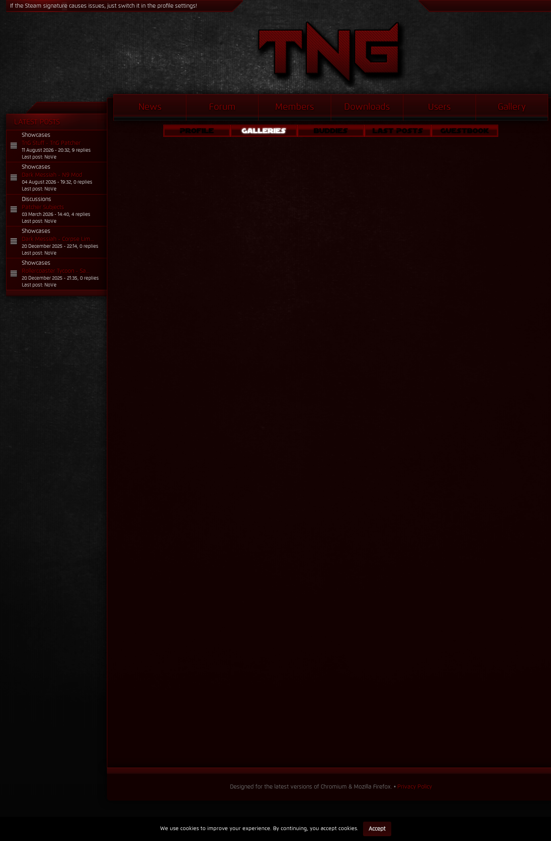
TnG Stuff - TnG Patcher (51, 143)
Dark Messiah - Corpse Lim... (58, 239)
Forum (222, 107)
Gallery (512, 107)
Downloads (367, 107)
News (149, 107)
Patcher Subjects (43, 207)
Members (294, 107)
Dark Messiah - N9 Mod (52, 175)
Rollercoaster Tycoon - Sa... (56, 271)
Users (439, 107)
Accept (377, 829)
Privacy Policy (414, 787)
